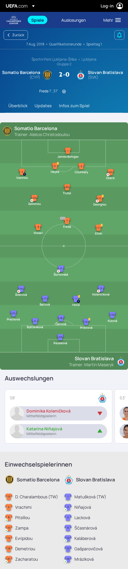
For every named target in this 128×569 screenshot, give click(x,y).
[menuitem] (41, 19)
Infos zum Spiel (74, 105)
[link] (37, 19)
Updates (43, 105)
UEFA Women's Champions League (14, 20)
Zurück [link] (18, 34)
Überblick (17, 105)
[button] (110, 19)
